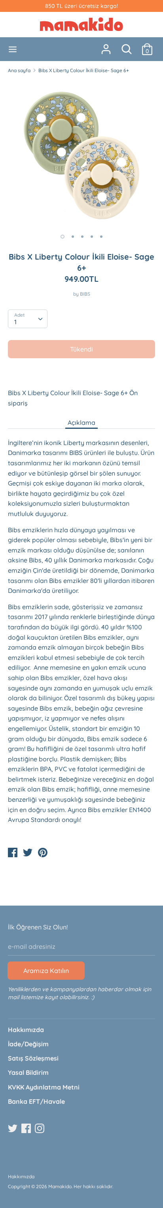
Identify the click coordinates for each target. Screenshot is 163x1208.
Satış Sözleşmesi (33, 1058)
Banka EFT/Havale (36, 1101)
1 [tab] (62, 237)
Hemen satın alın (82, 373)
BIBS (85, 294)
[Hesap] (106, 46)
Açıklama (81, 422)
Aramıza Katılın (46, 971)
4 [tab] (92, 236)
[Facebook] (26, 1129)
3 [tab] (82, 236)
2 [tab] (73, 236)
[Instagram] (40, 1129)
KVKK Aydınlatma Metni (44, 1087)
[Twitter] (13, 1129)
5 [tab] (101, 236)
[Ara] (127, 46)
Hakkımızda (26, 1030)
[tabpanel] (81, 153)
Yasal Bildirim (28, 1072)
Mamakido (60, 1186)
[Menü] (12, 49)
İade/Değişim (28, 1044)
